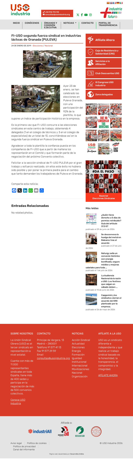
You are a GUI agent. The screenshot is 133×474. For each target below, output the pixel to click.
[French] (114, 3)
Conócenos (32, 23)
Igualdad (77, 358)
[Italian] (121, 3)
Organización (79, 376)
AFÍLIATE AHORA (108, 375)
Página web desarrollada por (66, 454)
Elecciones (38, 46)
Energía (76, 350)
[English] (111, 3)
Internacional (79, 365)
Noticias (68, 23)
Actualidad (78, 343)
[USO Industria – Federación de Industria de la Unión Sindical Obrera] (20, 10)
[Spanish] (108, 3)
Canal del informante (24, 449)
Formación (78, 354)
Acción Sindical (81, 340)
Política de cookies (37, 443)
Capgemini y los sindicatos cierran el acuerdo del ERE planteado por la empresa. (111, 301)
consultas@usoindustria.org (57, 14)
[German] (117, 3)
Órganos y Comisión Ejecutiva (50, 25)
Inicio (16, 23)
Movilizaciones (80, 369)
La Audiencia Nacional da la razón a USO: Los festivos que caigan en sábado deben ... (111, 281)
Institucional (79, 361)
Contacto (87, 23)
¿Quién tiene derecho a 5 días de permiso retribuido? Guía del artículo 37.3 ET (111, 220)
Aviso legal (16, 443)
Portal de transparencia (108, 24)
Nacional (49, 46)
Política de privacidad (24, 446)
